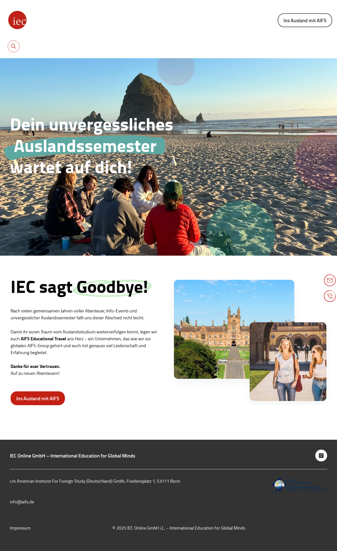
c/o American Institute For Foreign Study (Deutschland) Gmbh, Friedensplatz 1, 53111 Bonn (95, 481)
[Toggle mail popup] (330, 280)
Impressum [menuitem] (20, 528)
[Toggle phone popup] (330, 296)
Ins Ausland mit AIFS (304, 20)
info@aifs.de (22, 502)
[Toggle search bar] (13, 46)
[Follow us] (321, 455)
